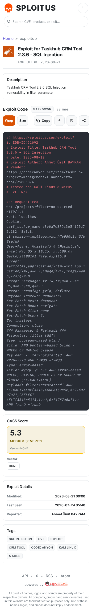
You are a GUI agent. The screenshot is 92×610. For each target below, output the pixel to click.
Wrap (9, 120)
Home (8, 38)
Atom (65, 575)
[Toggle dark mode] (83, 8)
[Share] (84, 120)
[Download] (59, 120)
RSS (49, 575)
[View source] (72, 120)
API (25, 575)
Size (22, 120)
